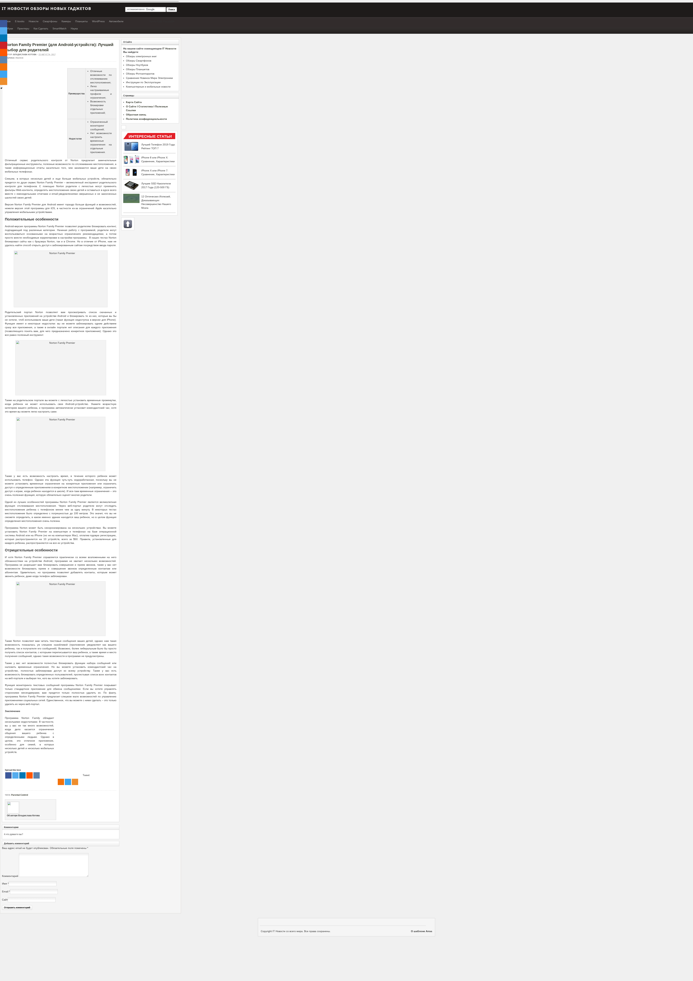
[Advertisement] (35, 93)
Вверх (127, 223)
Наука (74, 28)
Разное (19, 58)
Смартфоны (50, 21)
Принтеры (23, 28)
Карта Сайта (134, 102)
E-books (19, 21)
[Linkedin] (22, 775)
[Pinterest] (3, 45)
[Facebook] (8, 775)
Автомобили (116, 21)
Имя (4, 883)
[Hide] (1, 88)
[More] (75, 782)
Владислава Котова (24, 54)
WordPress (98, 21)
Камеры (66, 21)
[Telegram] (68, 782)
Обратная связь (136, 114)
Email (5, 891)
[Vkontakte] (36, 775)
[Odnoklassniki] (61, 782)
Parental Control (19, 795)
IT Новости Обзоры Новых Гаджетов (46, 8)
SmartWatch (59, 28)
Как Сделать (41, 28)
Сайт (5, 899)
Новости (33, 21)
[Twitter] (15, 775)
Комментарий (10, 876)
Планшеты (81, 21)
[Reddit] (29, 775)
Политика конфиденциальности (146, 118)
